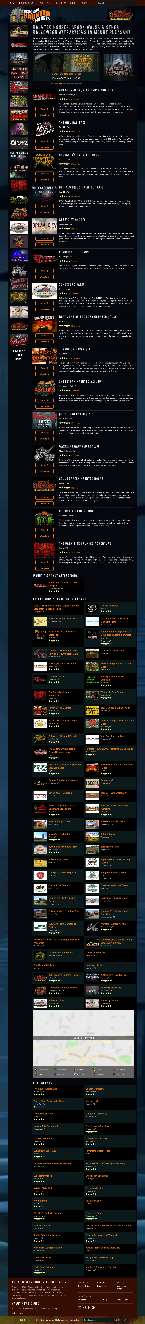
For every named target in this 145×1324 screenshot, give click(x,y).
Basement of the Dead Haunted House (88, 317)
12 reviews (75, 164)
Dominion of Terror (74, 252)
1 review (74, 229)
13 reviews (75, 132)
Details (43, 109)
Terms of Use (84, 1286)
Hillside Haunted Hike (75, 414)
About (73, 3)
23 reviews (75, 358)
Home (13, 3)
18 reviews (75, 196)
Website (43, 115)
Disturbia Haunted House (78, 511)
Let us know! (17, 1313)
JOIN (117, 1320)
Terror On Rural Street (77, 349)
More (84, 3)
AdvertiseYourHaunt (19, 354)
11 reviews (75, 455)
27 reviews (75, 552)
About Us (101, 1282)
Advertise (82, 1300)
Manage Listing (122, 1300)
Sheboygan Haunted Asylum (80, 381)
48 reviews (75, 423)
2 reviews (75, 293)
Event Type (45, 3)
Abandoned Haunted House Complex (86, 90)
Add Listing (102, 1300)
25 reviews (75, 99)
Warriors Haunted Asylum (79, 446)
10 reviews (75, 326)
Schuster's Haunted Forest (66, 74)
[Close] (124, 1320)
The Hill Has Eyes (72, 122)
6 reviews (75, 261)
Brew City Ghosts (72, 220)
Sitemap (120, 1282)
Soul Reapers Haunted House (81, 479)
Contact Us (83, 1282)
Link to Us (101, 1286)
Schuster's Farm (71, 284)
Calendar (61, 3)
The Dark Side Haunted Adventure (85, 543)
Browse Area (26, 3)
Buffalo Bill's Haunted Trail (81, 187)
